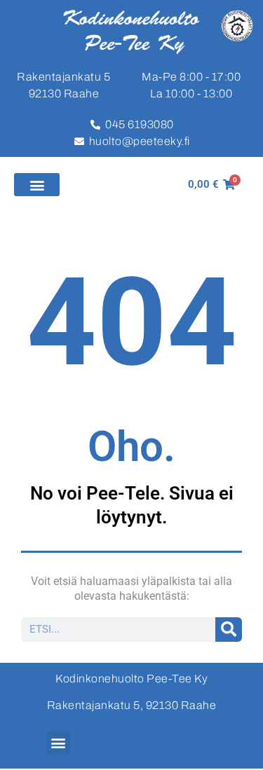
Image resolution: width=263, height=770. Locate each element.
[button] (37, 184)
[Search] (229, 629)
